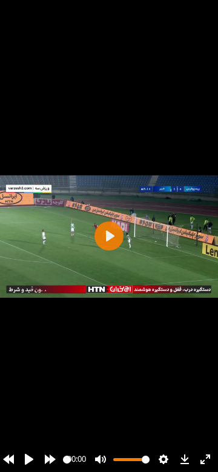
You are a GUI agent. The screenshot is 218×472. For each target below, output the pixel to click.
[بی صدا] (100, 459)
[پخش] (29, 459)
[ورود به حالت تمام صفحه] (205, 459)
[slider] (67, 459)
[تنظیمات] (163, 459)
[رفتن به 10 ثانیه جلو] (50, 459)
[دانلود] (184, 459)
